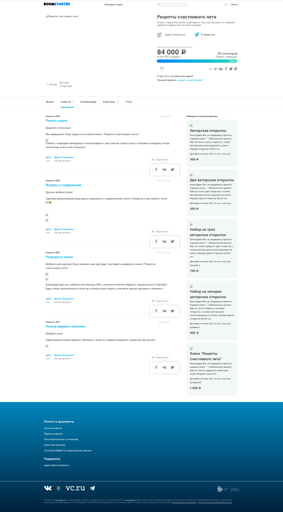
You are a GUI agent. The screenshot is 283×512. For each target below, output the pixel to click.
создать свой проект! (190, 80)
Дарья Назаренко (64, 157)
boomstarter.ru (60, 500)
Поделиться (161, 160)
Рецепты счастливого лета (186, 17)
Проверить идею (113, 4)
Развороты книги (59, 257)
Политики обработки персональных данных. (215, 502)
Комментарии (88, 102)
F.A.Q (129, 102)
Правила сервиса (53, 434)
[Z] (58, 489)
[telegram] (92, 489)
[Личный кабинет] (225, 5)
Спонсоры (111, 102)
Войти (234, 4)
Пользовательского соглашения (184, 502)
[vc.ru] (75, 489)
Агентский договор (54, 445)
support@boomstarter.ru (56, 465)
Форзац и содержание (63, 185)
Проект (50, 102)
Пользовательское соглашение (61, 439)
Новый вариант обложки (65, 326)
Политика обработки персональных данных (68, 450)
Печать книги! (57, 121)
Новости (67, 102)
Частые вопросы (53, 428)
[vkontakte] (48, 489)
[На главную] (57, 4)
